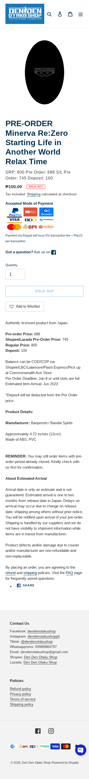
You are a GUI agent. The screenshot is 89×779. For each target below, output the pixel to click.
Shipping (34, 194)
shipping (30, 573)
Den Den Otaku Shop (40, 657)
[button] (80, 750)
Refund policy (20, 689)
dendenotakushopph (44, 636)
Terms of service (23, 699)
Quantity (11, 265)
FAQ (69, 573)
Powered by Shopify (65, 762)
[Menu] (80, 14)
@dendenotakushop (37, 641)
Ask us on (28, 252)
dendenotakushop (41, 631)
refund (10, 573)
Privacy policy (20, 694)
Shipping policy (21, 704)
